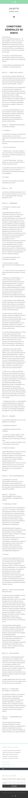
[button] (14, 16)
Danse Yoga (14, 11)
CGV (3, 769)
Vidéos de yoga (6, 764)
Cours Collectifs (6, 762)
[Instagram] (13, 2)
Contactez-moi (5, 766)
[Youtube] (15, 2)
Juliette (14, 9)
